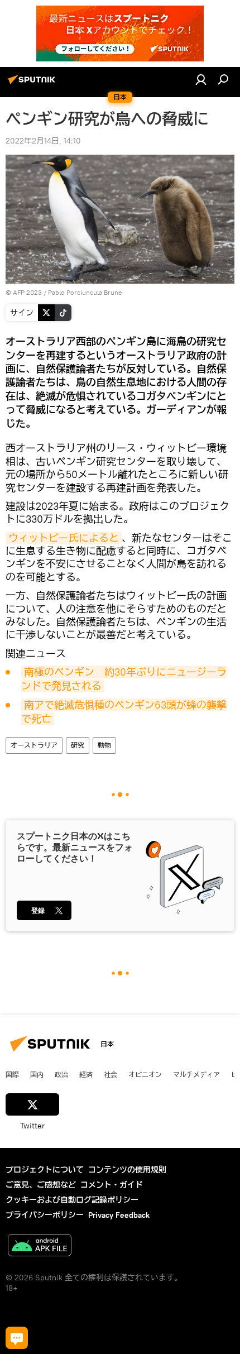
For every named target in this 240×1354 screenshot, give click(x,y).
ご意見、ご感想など (41, 1185)
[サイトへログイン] (201, 79)
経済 (86, 1074)
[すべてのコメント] (17, 1338)
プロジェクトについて (45, 1170)
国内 (37, 1074)
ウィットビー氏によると (63, 538)
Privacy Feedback (119, 1215)
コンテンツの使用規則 (127, 1170)
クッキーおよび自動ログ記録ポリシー (72, 1200)
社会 (110, 1074)
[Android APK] (40, 1246)
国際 (12, 1074)
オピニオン (145, 1074)
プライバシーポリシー (45, 1215)
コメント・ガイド (111, 1185)
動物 (104, 745)
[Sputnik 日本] (33, 84)
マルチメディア (196, 1074)
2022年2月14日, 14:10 (43, 141)
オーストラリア (34, 745)
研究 (77, 745)
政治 (61, 1074)
